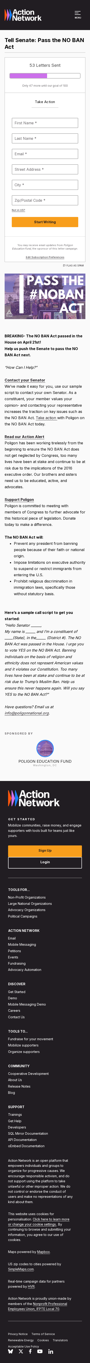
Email (12, 938)
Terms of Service (43, 1334)
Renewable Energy (21, 1340)
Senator (37, 380)
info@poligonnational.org (27, 713)
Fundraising (17, 963)
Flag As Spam (75, 265)
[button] (78, 17)
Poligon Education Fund (45, 761)
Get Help (14, 1121)
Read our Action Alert (24, 436)
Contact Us (16, 1017)
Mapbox (43, 1252)
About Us (15, 1080)
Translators (60, 1340)
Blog (11, 1093)
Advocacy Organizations (26, 910)
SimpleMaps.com (21, 1269)
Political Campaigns (22, 916)
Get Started (16, 992)
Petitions (14, 951)
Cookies (43, 1340)
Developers (17, 1127)
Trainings (15, 1114)
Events (13, 957)
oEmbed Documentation (26, 1146)
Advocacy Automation (24, 970)
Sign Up (45, 850)
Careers (14, 1010)
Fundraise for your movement (30, 1039)
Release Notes (19, 1086)
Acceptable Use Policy (23, 1346)
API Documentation (22, 1140)
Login (45, 862)
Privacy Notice (18, 1334)
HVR (31, 1286)
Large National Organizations (30, 904)
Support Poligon (19, 499)
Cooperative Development (28, 1074)
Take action (46, 417)
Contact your (17, 380)
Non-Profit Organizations (27, 897)
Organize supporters (24, 1051)
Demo (12, 998)
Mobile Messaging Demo (27, 1004)
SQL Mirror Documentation (28, 1133)
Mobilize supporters (23, 1045)
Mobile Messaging (22, 944)
